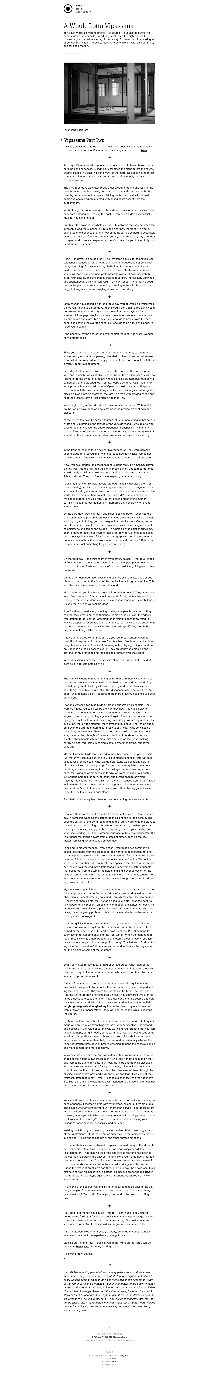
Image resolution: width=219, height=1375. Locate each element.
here (144, 150)
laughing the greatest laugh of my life (87, 1006)
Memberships (109, 1337)
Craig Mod (124, 1355)
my (126, 1340)
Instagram (82, 1246)
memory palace (87, 360)
